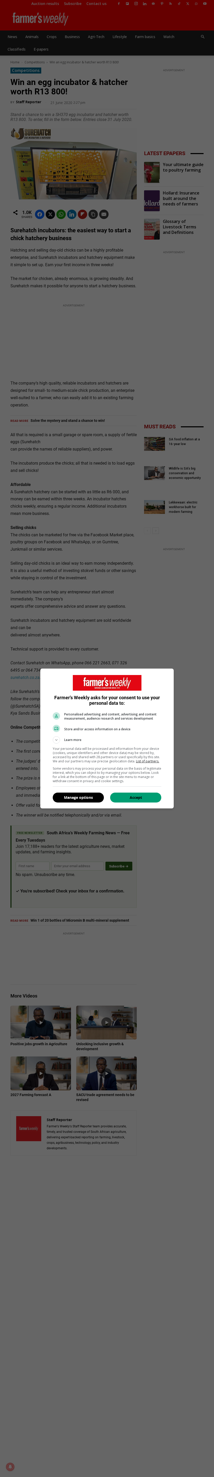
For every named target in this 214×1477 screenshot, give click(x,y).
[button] (107, 740)
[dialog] (107, 738)
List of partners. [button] (147, 761)
